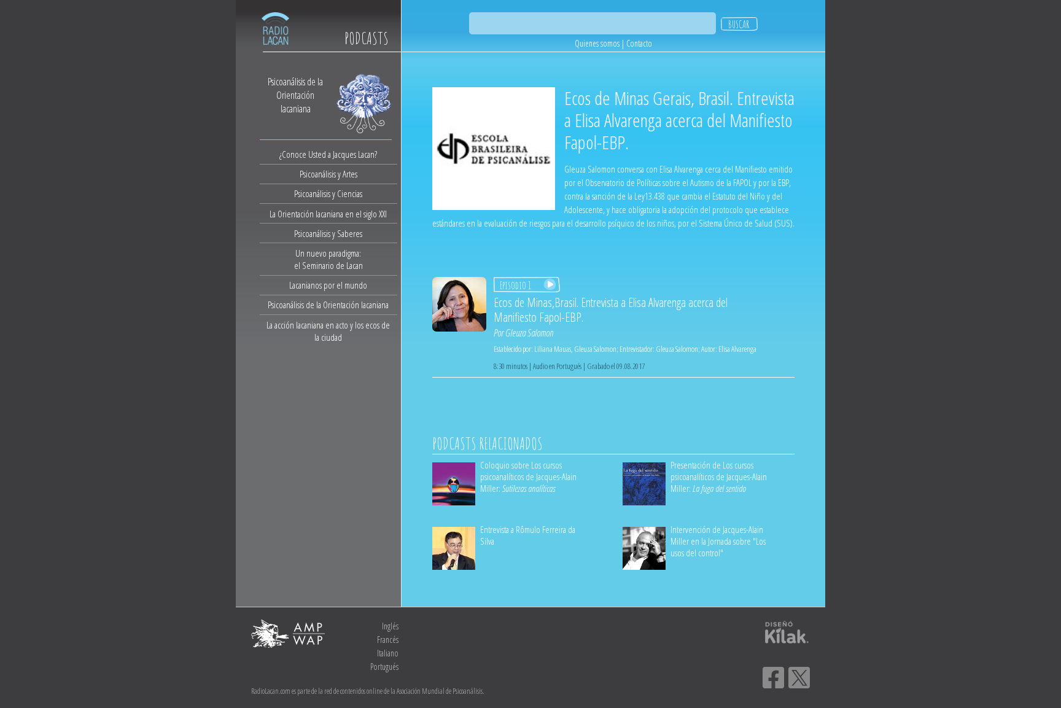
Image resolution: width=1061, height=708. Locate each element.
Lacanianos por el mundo (328, 285)
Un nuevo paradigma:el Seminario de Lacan (328, 259)
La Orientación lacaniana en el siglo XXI (328, 214)
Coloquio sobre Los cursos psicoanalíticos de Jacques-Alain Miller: (528, 476)
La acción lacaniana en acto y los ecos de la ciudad (328, 331)
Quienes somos (597, 43)
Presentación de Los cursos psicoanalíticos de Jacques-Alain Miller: (718, 476)
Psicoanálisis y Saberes (328, 233)
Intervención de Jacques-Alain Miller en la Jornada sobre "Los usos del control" (718, 541)
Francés (387, 639)
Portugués (384, 666)
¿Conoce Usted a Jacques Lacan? (328, 154)
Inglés (390, 626)
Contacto (639, 43)
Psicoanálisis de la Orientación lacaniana (328, 304)
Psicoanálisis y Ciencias (328, 193)
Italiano (387, 653)
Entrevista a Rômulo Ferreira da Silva (527, 535)
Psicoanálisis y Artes (328, 174)
